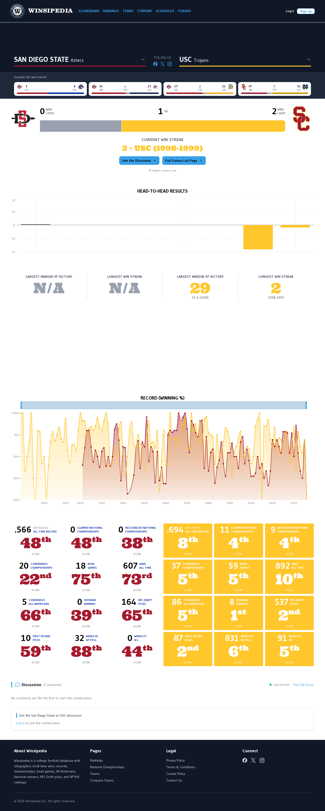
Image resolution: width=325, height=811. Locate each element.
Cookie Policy (175, 774)
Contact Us (174, 780)
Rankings (96, 760)
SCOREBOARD (89, 11)
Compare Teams (102, 780)
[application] (162, 228)
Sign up (306, 11)
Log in (20, 723)
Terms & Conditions (180, 767)
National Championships (107, 767)
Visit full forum (303, 685)
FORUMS (184, 11)
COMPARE (144, 11)
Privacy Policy (175, 760)
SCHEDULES (165, 11)
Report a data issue (165, 170)
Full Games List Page (181, 160)
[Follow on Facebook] (155, 64)
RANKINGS (111, 11)
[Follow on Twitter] (162, 64)
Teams (95, 774)
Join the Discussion (136, 160)
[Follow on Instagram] (169, 64)
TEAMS (128, 11)
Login (290, 11)
